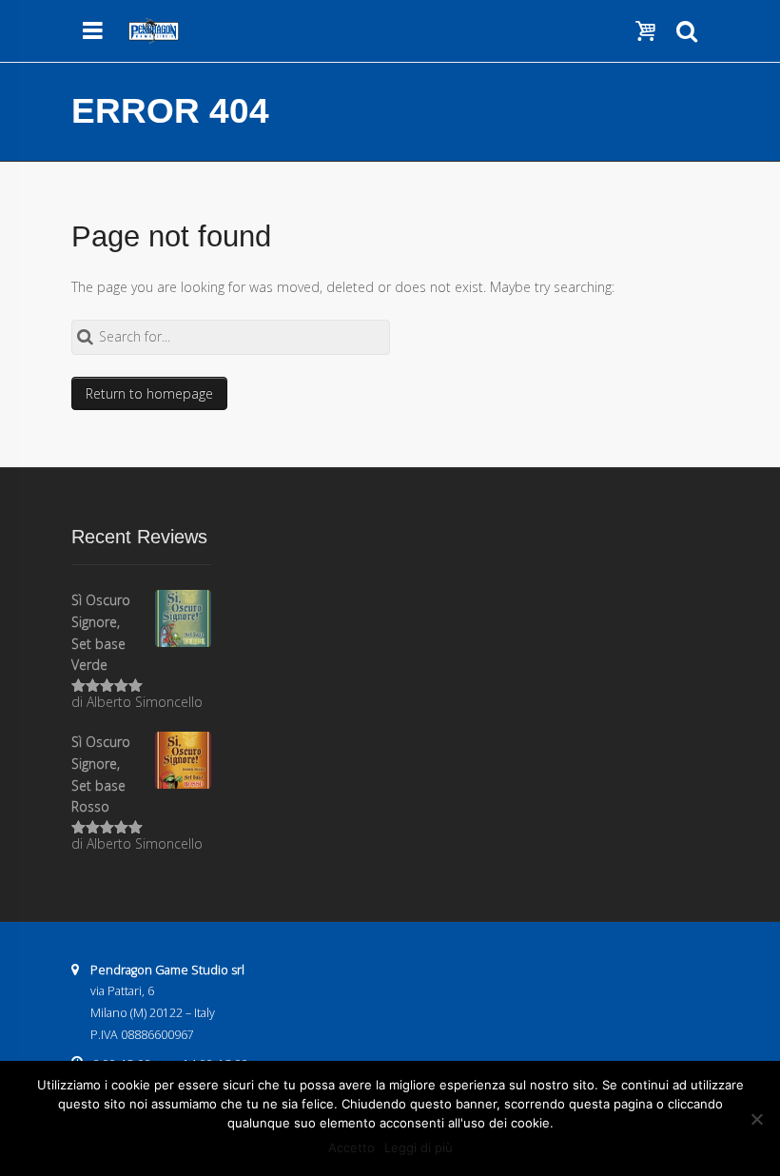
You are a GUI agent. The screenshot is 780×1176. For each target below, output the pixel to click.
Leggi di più (418, 1147)
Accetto (351, 1147)
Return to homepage (149, 393)
